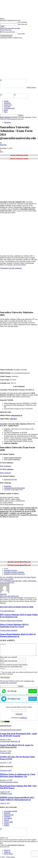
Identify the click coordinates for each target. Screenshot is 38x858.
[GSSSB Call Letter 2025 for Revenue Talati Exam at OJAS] (5, 753)
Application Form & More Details (14, 488)
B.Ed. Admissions (5, 466)
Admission (7, 103)
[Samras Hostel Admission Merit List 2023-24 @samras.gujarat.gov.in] (8, 630)
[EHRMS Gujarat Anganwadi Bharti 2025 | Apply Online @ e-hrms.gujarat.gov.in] (6, 793)
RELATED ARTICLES (8, 607)
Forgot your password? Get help (10, 28)
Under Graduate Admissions (12, 457)
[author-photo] (4, 592)
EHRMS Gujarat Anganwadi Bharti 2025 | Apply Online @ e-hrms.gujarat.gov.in (17, 798)
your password (22, 24)
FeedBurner (23, 718)
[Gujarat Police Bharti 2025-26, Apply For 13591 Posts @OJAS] (10, 741)
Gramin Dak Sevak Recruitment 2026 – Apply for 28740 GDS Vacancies (18, 735)
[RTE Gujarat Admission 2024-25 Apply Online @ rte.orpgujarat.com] (7, 611)
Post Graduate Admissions (12, 459)
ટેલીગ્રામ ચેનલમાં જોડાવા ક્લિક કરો (19, 565)
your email (21, 33)
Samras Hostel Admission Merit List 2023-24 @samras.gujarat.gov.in (18, 635)
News (6, 112)
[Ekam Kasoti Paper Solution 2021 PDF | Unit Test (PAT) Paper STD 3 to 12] (9, 782)
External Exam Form (10, 479)
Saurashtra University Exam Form (14, 574)
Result (6, 110)
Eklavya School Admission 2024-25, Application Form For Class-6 (14, 625)
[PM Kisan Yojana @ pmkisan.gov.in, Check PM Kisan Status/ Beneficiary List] (6, 770)
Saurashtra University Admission (14, 572)
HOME (6, 101)
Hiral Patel (3, 145)
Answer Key (8, 105)
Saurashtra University (10, 570)
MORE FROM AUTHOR (24, 607)
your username (22, 22)
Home (2, 117)
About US (7, 850)
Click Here (13, 419)
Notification (7, 486)
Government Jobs (9, 108)
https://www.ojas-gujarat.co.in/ (9, 596)
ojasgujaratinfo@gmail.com (15, 845)
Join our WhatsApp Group (19, 155)
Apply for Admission (11, 443)
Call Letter (7, 106)
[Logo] (7, 98)
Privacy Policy (8, 854)
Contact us (7, 852)
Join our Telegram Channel (19, 158)
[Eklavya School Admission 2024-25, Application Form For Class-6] (11, 620)
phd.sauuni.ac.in (16, 415)
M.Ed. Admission (5, 473)
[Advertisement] (19, 59)
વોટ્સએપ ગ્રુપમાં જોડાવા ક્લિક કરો (19, 562)
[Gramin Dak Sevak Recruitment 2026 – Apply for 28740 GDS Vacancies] (10, 730)
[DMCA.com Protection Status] (5, 722)
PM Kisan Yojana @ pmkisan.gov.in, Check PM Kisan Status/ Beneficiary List (17, 775)
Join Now (33, 691)
